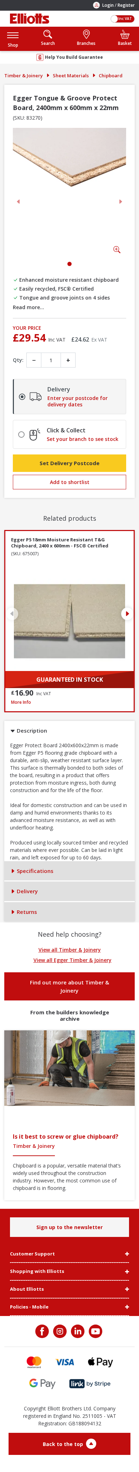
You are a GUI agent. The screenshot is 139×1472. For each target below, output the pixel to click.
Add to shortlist (69, 482)
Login (108, 5)
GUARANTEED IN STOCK (69, 679)
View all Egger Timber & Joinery (73, 960)
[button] (12, 39)
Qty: (18, 360)
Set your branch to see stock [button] (82, 439)
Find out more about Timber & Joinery (69, 986)
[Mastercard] (34, 1362)
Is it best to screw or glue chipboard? (65, 1136)
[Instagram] (59, 1331)
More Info (69, 702)
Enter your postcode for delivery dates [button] (77, 401)
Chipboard (111, 75)
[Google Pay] (42, 1383)
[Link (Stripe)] (89, 1383)
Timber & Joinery (23, 75)
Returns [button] (26, 911)
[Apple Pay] (100, 1362)
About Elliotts (27, 1289)
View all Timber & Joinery (69, 949)
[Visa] (64, 1362)
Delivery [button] (26, 891)
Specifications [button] (34, 870)
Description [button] (31, 730)
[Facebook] (42, 1331)
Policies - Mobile (29, 1307)
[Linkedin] (77, 1331)
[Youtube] (95, 1331)
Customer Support (32, 1254)
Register (126, 5)
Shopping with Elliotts (37, 1271)
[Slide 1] (69, 264)
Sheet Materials (71, 75)
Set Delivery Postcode (69, 463)
